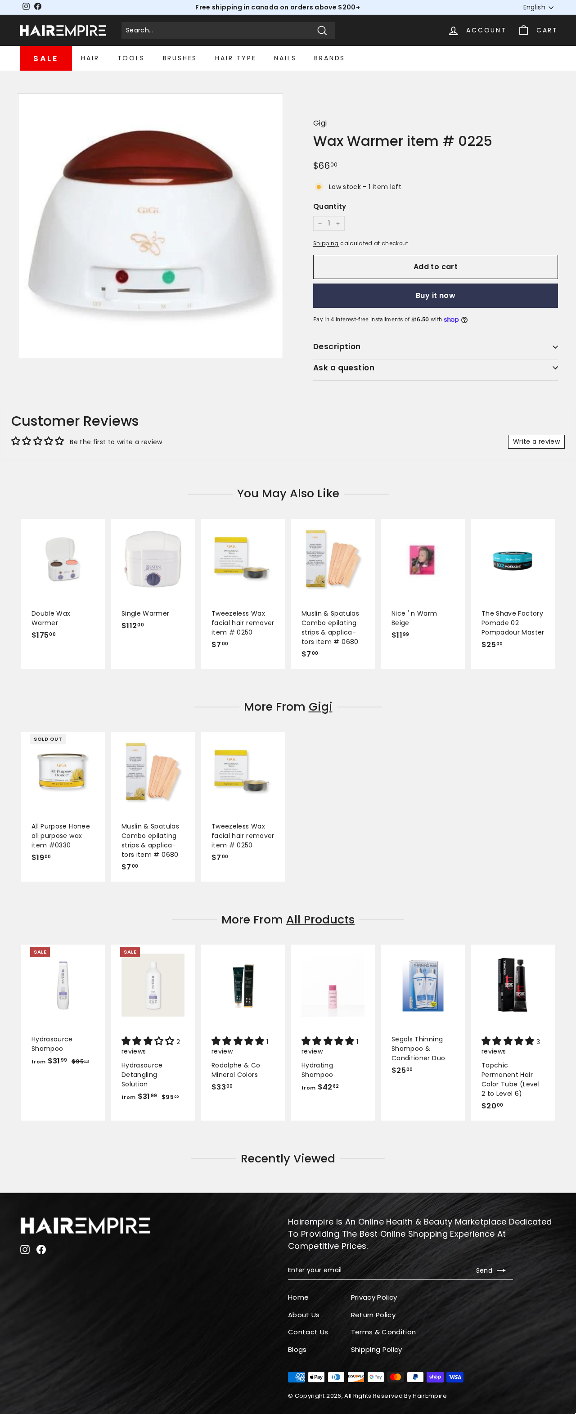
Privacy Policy (374, 1297)
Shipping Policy (376, 1349)
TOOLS (131, 58)
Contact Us (308, 1332)
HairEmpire (430, 1395)
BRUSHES (180, 58)
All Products (320, 920)
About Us (304, 1314)
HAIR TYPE (235, 58)
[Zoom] (150, 226)
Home (298, 1297)
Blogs (297, 1349)
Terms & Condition (383, 1332)
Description (337, 346)
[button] (149, 1041)
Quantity (329, 206)
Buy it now (435, 295)
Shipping (326, 243)
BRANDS (329, 58)
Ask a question (343, 367)
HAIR (90, 58)
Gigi (320, 123)
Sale (45, 58)
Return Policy (373, 1314)
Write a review (536, 441)
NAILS (285, 58)
